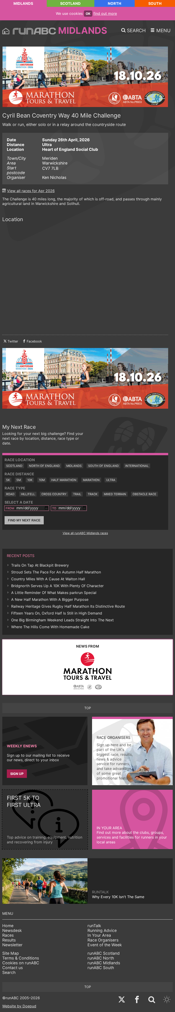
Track (92, 494)
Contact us (12, 967)
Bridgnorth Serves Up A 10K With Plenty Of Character (57, 585)
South (155, 3)
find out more (105, 13)
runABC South (101, 967)
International (137, 466)
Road (10, 494)
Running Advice (102, 930)
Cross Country (54, 494)
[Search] (151, 1000)
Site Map (10, 953)
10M (42, 480)
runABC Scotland (104, 953)
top (87, 708)
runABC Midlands (104, 962)
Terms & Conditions (20, 958)
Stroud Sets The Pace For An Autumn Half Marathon (56, 572)
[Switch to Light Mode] (167, 1000)
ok (88, 14)
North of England (44, 466)
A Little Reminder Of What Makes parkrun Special (53, 592)
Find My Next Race (24, 520)
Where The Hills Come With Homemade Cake (50, 627)
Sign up (16, 774)
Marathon (91, 480)
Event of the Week (105, 944)
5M (18, 480)
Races (8, 935)
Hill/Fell (28, 494)
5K (8, 480)
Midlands (23, 3)
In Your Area (99, 935)
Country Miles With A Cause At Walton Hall (48, 579)
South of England (103, 466)
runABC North (101, 958)
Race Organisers (103, 940)
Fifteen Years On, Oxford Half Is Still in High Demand (56, 613)
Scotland (70, 3)
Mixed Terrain (115, 494)
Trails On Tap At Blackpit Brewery (40, 565)
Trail (77, 494)
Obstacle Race (144, 494)
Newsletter (12, 944)
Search (8, 972)
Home (7, 925)
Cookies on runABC (20, 962)
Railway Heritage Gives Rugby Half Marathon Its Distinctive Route (68, 606)
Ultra (110, 480)
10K (29, 480)
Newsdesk (12, 930)
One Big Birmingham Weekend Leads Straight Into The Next (62, 620)
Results (9, 940)
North (114, 3)
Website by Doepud (19, 1006)
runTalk (94, 925)
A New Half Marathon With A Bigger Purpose (49, 599)
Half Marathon (63, 480)
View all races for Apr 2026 (31, 190)
